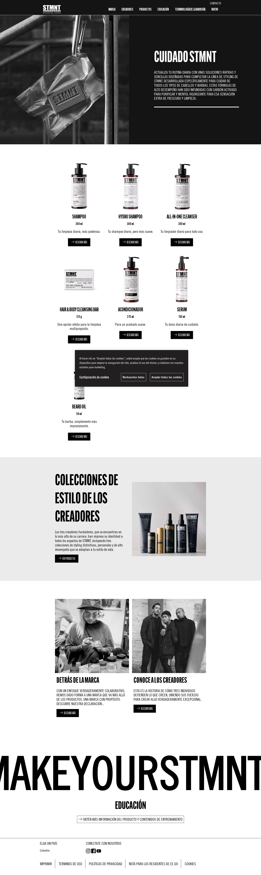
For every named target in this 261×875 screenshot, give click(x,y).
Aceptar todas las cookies (167, 377)
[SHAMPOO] (79, 203)
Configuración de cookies (94, 377)
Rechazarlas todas (134, 377)
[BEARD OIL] (79, 395)
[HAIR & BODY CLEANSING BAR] (79, 298)
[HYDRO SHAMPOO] (130, 203)
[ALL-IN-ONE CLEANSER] (182, 203)
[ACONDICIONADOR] (130, 298)
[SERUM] (182, 298)
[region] (131, 368)
